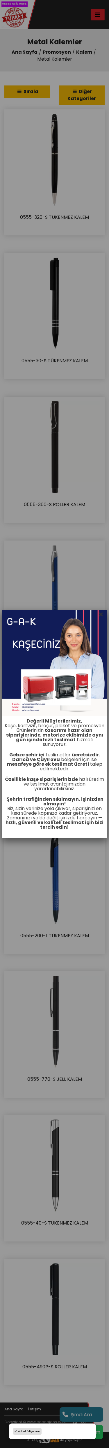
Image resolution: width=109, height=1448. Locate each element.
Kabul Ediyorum (28, 1431)
